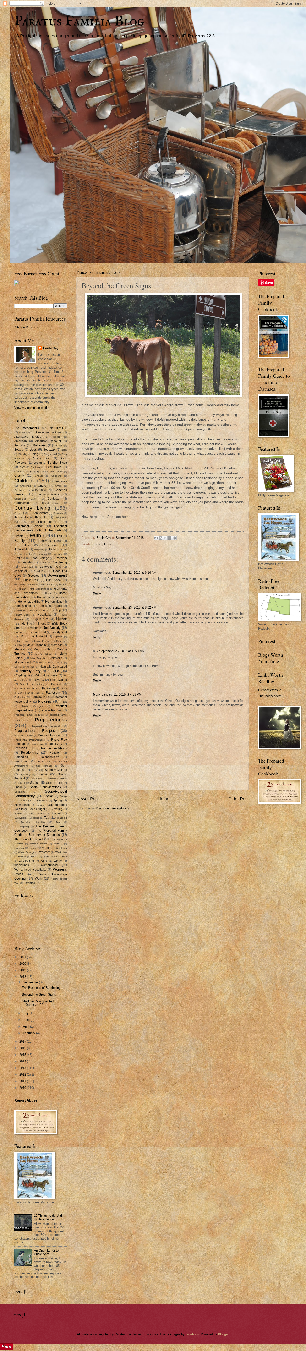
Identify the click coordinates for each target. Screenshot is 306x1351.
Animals (19, 445)
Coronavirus (22, 502)
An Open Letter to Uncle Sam (46, 1252)
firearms (42, 554)
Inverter (33, 627)
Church (43, 485)
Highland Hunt (26, 589)
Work (38, 878)
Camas (18, 471)
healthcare (48, 584)
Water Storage (26, 852)
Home (163, 798)
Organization (58, 679)
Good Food (40, 571)
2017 (23, 1041)
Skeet (21, 783)
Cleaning (19, 490)
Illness (42, 623)
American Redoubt (48, 441)
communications (48, 494)
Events (18, 536)
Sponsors (42, 800)
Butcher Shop (57, 462)
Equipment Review (28, 526)
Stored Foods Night (32, 809)
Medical (19, 649)
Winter (58, 860)
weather (44, 852)
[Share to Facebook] (169, 538)
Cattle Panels (55, 471)
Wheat (34, 856)
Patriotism (53, 692)
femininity (39, 549)
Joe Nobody (52, 628)
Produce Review (23, 735)
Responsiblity (50, 757)
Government (57, 575)
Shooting (25, 774)
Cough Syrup (51, 503)
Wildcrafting (26, 860)
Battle (58, 445)
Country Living (102, 544)
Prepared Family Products (29, 715)
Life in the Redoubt (33, 636)
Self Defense (44, 765)
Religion (54, 752)
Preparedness (51, 719)
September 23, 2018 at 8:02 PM (134, 607)
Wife (64, 856)
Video (46, 847)
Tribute (33, 848)
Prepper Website (269, 690)
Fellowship (21, 549)
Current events (38, 513)
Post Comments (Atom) (112, 808)
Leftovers (19, 632)
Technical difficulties (33, 822)
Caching (35, 467)
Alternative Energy (27, 436)
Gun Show (53, 580)
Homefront (44, 597)
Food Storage (40, 558)
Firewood (58, 554)
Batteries (39, 445)
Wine (43, 860)
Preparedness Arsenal (46, 726)
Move (60, 662)
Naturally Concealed (53, 666)
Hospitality (44, 614)
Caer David (54, 467)
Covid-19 (19, 513)
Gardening (60, 562)
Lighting (58, 636)
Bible (64, 449)
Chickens (56, 475)
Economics (21, 517)
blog (35, 454)
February (29, 1033)
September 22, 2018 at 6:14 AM (134, 572)
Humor (61, 619)
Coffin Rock (39, 490)
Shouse (42, 774)
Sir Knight (36, 778)
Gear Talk (27, 567)
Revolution (21, 761)
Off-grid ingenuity (46, 675)
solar (49, 796)
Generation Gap (51, 566)
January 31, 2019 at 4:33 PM (122, 694)
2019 (23, 970)
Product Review (49, 735)
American (20, 441)
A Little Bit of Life (56, 428)
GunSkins (19, 584)
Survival (56, 813)
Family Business (49, 540)
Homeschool (22, 606)
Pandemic (56, 684)
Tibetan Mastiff (38, 843)
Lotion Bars (21, 641)
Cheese (39, 475)
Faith (35, 535)
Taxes (36, 818)
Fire (65, 549)
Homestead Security (25, 610)
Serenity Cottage (56, 769)
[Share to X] (165, 538)
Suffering (56, 809)
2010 (23, 1088)
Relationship (29, 752)
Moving (30, 666)
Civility (58, 486)
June (27, 1020)
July (26, 1013)
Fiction (53, 549)
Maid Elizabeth (36, 645)
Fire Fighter (25, 554)
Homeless (61, 597)
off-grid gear (22, 675)
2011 (23, 1081)
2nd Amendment (25, 428)
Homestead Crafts (50, 606)
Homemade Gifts (29, 601)
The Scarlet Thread (28, 839)
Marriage (57, 645)
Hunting (27, 623)
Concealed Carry (25, 498)
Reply (97, 593)
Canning (33, 471)
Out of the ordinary (32, 684)
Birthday (22, 454)
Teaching (62, 818)
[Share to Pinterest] (174, 538)
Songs (63, 796)
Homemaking (54, 601)
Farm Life (22, 545)
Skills (34, 782)
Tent (58, 822)
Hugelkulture (40, 619)
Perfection (20, 697)
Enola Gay (50, 348)
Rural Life (44, 761)
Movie (17, 666)
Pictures (44, 701)
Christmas (25, 486)
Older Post (238, 798)
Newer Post (87, 798)
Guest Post (30, 580)
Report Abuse (25, 1100)
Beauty (18, 449)
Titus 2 (58, 843)
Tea (46, 817)
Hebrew (63, 584)
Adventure (25, 432)
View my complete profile (31, 407)
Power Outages (32, 706)
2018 (23, 977)
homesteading (51, 610)
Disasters (58, 513)
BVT (22, 467)
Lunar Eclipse (42, 641)
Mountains (45, 662)
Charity (19, 475)
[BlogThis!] (160, 538)
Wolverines (21, 865)
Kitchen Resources (27, 327)
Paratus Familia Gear (26, 688)
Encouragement (48, 521)
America (56, 437)
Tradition (19, 848)
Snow (18, 787)
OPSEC (39, 679)
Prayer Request (52, 710)
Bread (38, 462)
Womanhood (49, 865)
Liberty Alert (59, 632)
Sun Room (37, 813)
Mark (96, 694)
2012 (23, 1074)
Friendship (28, 562)
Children (23, 480)
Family (19, 541)
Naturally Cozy (29, 671)
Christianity (59, 481)
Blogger (223, 1334)
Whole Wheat (50, 856)
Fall (59, 536)
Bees (33, 449)
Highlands (43, 589)
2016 (23, 1048)
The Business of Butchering (41, 988)
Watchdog (61, 848)
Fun (44, 562)
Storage (40, 805)
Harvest (34, 584)
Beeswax (49, 449)
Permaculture (40, 697)
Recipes (20, 748)
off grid (53, 671)
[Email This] (156, 538)
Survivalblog (21, 818)
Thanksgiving (21, 826)
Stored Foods (58, 804)
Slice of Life (54, 782)
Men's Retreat (43, 654)
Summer (18, 813)
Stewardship (22, 804)
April (26, 1026)
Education (41, 517)
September (31, 982)
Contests (53, 498)
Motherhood (22, 662)
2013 (23, 1068)
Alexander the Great (49, 432)
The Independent (269, 696)
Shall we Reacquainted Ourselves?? (38, 1003)
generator (20, 571)
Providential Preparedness (29, 739)
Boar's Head (42, 458)
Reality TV (56, 743)
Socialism (19, 791)
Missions (56, 658)
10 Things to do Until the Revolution (48, 1217)
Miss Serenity (37, 658)
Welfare (22, 856)
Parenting (48, 688)
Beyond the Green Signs (39, 994)
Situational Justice (57, 778)
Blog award (50, 454)
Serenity (35, 770)
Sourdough (25, 800)
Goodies (33, 575)
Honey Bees (22, 614)
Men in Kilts (42, 649)
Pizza (64, 701)
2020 (23, 963)
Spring (57, 800)
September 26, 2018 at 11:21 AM (122, 651)
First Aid (19, 558)
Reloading (21, 757)
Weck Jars (61, 852)
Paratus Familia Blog (79, 21)
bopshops (192, 1334)
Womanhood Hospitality (30, 869)
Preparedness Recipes (34, 731)
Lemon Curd (37, 632)
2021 (23, 957)
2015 (23, 1055)
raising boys (37, 744)
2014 (23, 1061)
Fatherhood (49, 545)
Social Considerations (45, 787)
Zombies (29, 883)
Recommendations (54, 748)
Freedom (61, 558)
